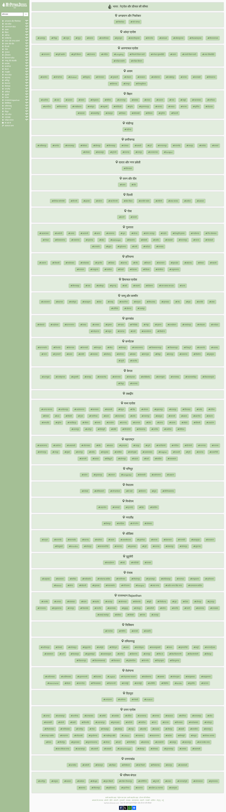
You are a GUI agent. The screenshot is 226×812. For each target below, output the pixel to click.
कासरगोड (102, 377)
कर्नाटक (7, 66)
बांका (82, 100)
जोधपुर (138, 608)
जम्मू (111, 302)
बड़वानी (109, 409)
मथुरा (194, 735)
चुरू (175, 601)
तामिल (153, 800)
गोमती (135, 699)
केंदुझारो (59, 546)
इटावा (166, 722)
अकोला (58, 445)
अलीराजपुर (64, 409)
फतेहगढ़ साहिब (104, 579)
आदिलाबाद (51, 677)
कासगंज (65, 735)
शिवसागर (211, 77)
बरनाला (60, 579)
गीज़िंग (122, 631)
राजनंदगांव (154, 152)
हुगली (156, 781)
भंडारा (110, 445)
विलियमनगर (169, 491)
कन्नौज (195, 729)
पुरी (145, 546)
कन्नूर (88, 377)
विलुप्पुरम (160, 660)
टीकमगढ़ (141, 429)
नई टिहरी (141, 765)
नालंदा (159, 106)
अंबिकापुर (42, 145)
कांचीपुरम (139, 647)
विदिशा (181, 429)
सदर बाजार (174, 201)
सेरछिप (154, 507)
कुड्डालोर (87, 647)
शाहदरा (201, 201)
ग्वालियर (94, 416)
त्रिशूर (122, 383)
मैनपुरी (182, 735)
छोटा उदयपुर (149, 233)
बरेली (62, 722)
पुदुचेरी (6, 94)
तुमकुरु (211, 354)
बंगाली (116, 800)
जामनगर (76, 240)
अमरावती (71, 445)
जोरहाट (128, 77)
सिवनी (197, 422)
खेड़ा (102, 240)
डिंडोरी (69, 416)
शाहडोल (211, 422)
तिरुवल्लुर (82, 660)
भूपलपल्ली (83, 677)
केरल (6, 69)
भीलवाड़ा (123, 601)
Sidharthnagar (125, 749)
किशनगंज (62, 106)
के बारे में (7, 123)
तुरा (154, 491)
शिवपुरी (102, 429)
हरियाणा (7, 55)
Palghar (163, 452)
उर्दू (163, 800)
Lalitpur (126, 735)
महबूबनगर (207, 677)
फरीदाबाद (70, 263)
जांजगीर (177, 145)
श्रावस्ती (108, 749)
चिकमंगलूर (173, 347)
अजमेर (45, 601)
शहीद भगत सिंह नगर (174, 585)
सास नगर (155, 585)
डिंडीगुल (114, 647)
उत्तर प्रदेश (7, 114)
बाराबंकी (48, 722)
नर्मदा (157, 240)
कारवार (95, 354)
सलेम (121, 654)
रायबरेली (160, 742)
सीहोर (185, 422)
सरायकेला (147, 331)
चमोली (86, 765)
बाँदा (210, 716)
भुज (123, 233)
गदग (45, 354)
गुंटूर (79, 38)
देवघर (84, 325)
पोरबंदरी (210, 240)
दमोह (200, 409)
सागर (161, 422)
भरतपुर (109, 601)
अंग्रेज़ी (106, 800)
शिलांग (143, 491)
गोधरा (46, 240)
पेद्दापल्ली (111, 683)
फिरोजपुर (136, 579)
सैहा (142, 507)
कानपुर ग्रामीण (48, 735)
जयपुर (71, 608)
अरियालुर (45, 647)
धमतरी (138, 145)
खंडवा (185, 416)
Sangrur (140, 585)
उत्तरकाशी (183, 765)
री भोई (130, 491)
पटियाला (126, 585)
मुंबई (68, 452)
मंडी (125, 286)
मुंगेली (114, 152)
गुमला (158, 325)
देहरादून (100, 765)
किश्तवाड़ (151, 302)
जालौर (98, 608)
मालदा (82, 788)
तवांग (174, 54)
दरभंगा (160, 100)
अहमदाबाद (45, 233)
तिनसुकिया (141, 84)
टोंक (143, 615)
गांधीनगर (195, 233)
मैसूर (159, 354)
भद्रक (112, 540)
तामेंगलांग (157, 475)
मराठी (142, 800)
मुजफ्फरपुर (145, 106)
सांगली (83, 459)
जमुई (184, 100)
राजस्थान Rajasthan (12, 100)
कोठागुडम (175, 677)
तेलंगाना (7, 109)
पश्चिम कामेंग (120, 61)
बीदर (111, 347)
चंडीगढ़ (6, 35)
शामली (95, 749)
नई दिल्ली (113, 201)
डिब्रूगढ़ (87, 77)
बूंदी (149, 601)
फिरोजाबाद (50, 729)
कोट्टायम (131, 377)
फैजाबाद (179, 722)
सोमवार (149, 523)
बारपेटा (44, 77)
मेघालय (7, 83)
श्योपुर (89, 429)
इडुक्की (75, 377)
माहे (123, 562)
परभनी (177, 452)
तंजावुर (147, 654)
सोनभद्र (155, 749)
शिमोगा (198, 354)
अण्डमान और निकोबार (12, 21)
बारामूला (87, 302)
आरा (57, 100)
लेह (178, 302)
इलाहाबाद (89, 716)
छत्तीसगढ (7, 38)
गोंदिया (175, 445)
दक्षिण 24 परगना (156, 788)
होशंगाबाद (120, 416)
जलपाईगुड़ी (183, 781)
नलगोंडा (81, 683)
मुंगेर (131, 106)
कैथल (148, 263)
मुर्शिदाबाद (111, 788)
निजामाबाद (96, 683)
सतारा (96, 459)
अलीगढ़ (75, 716)
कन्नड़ (128, 800)
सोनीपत (160, 269)
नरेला (99, 201)
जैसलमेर (85, 608)
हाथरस (156, 729)
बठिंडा (73, 579)
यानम (148, 562)
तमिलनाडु (8, 106)
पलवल (81, 269)
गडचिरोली (161, 445)
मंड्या (133, 354)
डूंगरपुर (211, 601)
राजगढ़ (124, 422)
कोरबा (87, 152)
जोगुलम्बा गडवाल (129, 677)
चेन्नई (59, 647)
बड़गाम (60, 302)
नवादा (172, 106)
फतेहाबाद (85, 263)
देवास (46, 416)
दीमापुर (108, 523)
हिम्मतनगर (60, 240)
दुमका (109, 325)
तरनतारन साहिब (196, 585)
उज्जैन (155, 429)
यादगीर (134, 361)
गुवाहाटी (115, 77)
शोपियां (115, 308)
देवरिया (142, 722)
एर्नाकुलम (61, 377)
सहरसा (82, 113)
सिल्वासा (128, 168)
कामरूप (142, 77)
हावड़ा (169, 781)
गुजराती (122, 800)
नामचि (148, 631)
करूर (170, 647)
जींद (136, 263)
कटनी (172, 416)
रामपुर (173, 742)
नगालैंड (7, 89)
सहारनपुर (187, 742)
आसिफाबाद (67, 677)
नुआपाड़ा (132, 546)
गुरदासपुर (151, 579)
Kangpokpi (127, 475)
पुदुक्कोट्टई (90, 654)
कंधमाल (210, 540)
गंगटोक (110, 631)
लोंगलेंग (135, 523)
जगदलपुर (163, 145)
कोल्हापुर (42, 452)
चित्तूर (55, 38)
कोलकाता (199, 781)
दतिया (212, 409)
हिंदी (15, 8)
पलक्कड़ (175, 377)
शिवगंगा (134, 654)
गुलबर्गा (57, 354)
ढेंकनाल (168, 540)
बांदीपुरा (73, 302)
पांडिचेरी (135, 562)
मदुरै (197, 647)
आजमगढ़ (142, 716)
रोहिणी (159, 201)
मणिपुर (7, 80)
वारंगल (205, 683)
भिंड (133, 409)
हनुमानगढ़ (57, 608)
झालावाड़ (112, 608)
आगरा (47, 716)
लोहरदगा (95, 331)
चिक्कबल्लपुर (156, 347)
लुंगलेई (130, 507)
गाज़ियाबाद (66, 729)
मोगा (71, 585)
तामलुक (174, 788)
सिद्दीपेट (165, 683)
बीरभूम (94, 781)
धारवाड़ (215, 347)
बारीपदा (99, 540)
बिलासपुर (111, 145)
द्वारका (87, 201)
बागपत (156, 716)
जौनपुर (169, 729)
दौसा (186, 601)
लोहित (105, 54)
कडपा (90, 38)
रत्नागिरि (214, 452)
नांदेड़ (93, 452)
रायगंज (140, 788)
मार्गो (122, 217)
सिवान (149, 113)
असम (6, 29)
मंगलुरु (146, 354)
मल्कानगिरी (103, 546)
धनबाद (96, 325)
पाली (188, 608)
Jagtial (112, 677)
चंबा (88, 286)
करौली (151, 608)
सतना (173, 422)
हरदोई (143, 729)
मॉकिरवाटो (100, 491)
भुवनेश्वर (142, 540)
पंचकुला (95, 269)
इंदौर (133, 416)
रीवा (149, 422)
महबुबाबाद (191, 677)
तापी (135, 246)
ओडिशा (7, 92)
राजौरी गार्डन (144, 201)
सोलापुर (123, 459)
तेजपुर (127, 84)
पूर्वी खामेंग (61, 54)
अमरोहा (116, 716)
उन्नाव (183, 749)
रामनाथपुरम (106, 654)
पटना (184, 106)
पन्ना (98, 422)
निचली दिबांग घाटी (138, 54)
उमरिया (168, 429)
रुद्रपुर (169, 765)
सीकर (118, 615)
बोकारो (41, 325)
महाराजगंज (155, 735)
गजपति (182, 540)
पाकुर (109, 331)
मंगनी (135, 631)
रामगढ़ (121, 331)
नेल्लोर (150, 38)
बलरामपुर (70, 145)
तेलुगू (158, 800)
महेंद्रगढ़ (189, 263)
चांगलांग (46, 54)
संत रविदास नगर (63, 749)
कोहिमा (121, 523)
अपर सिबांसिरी (209, 54)
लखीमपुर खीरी (110, 735)
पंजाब (6, 97)
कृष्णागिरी (183, 647)
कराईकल (110, 562)
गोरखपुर (105, 729)
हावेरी (82, 354)
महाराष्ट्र (7, 77)
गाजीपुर (80, 729)
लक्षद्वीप (7, 72)
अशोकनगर (80, 409)
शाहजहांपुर (101, 722)
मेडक (68, 683)
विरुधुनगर (175, 660)
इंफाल (112, 475)
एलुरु (67, 38)
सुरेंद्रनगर (122, 246)
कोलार (121, 354)
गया (172, 100)
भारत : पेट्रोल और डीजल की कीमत (130, 6)
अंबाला (43, 263)
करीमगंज (156, 77)
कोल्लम (117, 377)
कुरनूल (119, 38)
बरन (84, 601)
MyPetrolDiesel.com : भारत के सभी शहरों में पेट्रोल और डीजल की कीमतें (127, 803)
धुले (148, 445)
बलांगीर (58, 540)
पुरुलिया (126, 788)
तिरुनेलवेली (193, 654)
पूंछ (189, 302)
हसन (70, 354)
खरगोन (197, 416)
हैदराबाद (98, 677)
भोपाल (145, 409)
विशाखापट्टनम (196, 38)
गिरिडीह (134, 325)
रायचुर (170, 354)
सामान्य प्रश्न (9, 126)
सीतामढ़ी (136, 113)
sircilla (179, 683)
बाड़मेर (96, 601)
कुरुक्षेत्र (175, 263)
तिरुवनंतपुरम (209, 377)
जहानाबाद (197, 100)
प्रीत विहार (128, 201)
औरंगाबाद (86, 445)
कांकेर (203, 145)
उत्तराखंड (7, 117)
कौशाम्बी (79, 735)
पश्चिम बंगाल (9, 120)
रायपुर (139, 152)
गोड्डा (147, 325)
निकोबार (120, 22)
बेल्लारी (85, 347)
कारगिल (124, 302)
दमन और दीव (9, 44)
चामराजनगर (138, 347)
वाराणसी (197, 749)
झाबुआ (159, 416)
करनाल (161, 263)
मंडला (210, 416)
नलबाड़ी (197, 77)
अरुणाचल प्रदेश (10, 27)
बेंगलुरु (98, 347)
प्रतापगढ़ (201, 608)
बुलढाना (124, 445)
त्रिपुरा (6, 111)
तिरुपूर (208, 654)
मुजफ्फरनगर (92, 742)
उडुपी (122, 361)
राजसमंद (215, 608)
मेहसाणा (132, 240)
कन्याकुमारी (155, 647)
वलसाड (160, 246)
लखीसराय (77, 106)
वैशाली (175, 113)
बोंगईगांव (58, 77)
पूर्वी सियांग (77, 54)
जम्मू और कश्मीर (10, 61)
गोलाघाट (100, 77)
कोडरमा (202, 325)
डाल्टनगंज (70, 325)
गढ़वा (121, 325)
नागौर (175, 608)
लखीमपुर (170, 77)
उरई (119, 742)
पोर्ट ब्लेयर (136, 22)
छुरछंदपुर (98, 475)
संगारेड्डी (139, 683)
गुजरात (7, 52)
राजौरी (200, 302)
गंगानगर (42, 608)
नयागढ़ (119, 546)
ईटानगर (92, 54)
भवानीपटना (126, 540)
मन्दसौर (46, 422)
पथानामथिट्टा (191, 377)
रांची (133, 331)
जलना (215, 445)
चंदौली (129, 722)
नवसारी (169, 240)
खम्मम (161, 677)
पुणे (189, 452)
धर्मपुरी (100, 647)
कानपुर (208, 729)
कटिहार (212, 100)
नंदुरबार (105, 452)
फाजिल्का (121, 579)
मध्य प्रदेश (8, 75)
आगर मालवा (47, 409)
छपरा (148, 100)
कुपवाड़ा (166, 302)
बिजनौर (86, 722)
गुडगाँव (99, 263)
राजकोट (97, 246)
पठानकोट (111, 585)
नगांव (184, 77)
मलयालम (135, 800)
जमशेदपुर (187, 325)
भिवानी (56, 263)
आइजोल (103, 507)
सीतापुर (141, 749)
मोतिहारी (118, 106)
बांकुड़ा (55, 781)
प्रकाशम (164, 38)
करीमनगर (147, 677)
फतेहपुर (209, 722)
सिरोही (131, 615)
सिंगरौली (127, 429)
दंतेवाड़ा (125, 145)
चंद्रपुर (137, 445)
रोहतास (210, 106)
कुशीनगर (93, 735)
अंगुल (45, 540)
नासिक (119, 452)
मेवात (201, 263)
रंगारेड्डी (125, 683)
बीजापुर (97, 145)
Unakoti (149, 699)
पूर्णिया (196, 106)
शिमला (150, 286)
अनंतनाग (46, 302)
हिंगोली (189, 445)
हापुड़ (132, 729)
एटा (154, 722)
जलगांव (203, 445)
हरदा (107, 416)
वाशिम (158, 459)
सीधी (114, 429)
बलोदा (56, 145)
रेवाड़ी (121, 269)
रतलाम (137, 422)
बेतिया (108, 100)
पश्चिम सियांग (137, 61)
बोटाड (135, 233)
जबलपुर (146, 416)
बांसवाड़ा (72, 601)
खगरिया (47, 106)
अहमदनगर (43, 445)
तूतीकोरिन (131, 660)
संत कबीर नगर (204, 742)
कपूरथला (195, 579)
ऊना (183, 286)
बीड (99, 445)
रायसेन (111, 422)
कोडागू (108, 354)
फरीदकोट (87, 579)
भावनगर (111, 233)
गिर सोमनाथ (211, 233)
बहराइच (170, 716)
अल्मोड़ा (73, 765)
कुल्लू (113, 286)
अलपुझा (46, 377)
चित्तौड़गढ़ (162, 601)
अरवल (69, 100)
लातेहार (215, 325)
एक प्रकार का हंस (167, 286)
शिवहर (122, 113)
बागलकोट (43, 347)
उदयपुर (155, 615)
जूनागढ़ (90, 240)
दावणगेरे (202, 347)
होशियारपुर (166, 579)
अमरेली (59, 233)
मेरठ (49, 742)
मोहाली (83, 585)
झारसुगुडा (196, 540)
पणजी (134, 217)
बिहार (6, 32)
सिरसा (147, 269)
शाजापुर (76, 429)
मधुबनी (104, 106)
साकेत (188, 201)
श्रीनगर (128, 308)
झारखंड (7, 63)
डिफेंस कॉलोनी (58, 201)
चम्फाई (116, 507)
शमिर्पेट (152, 683)
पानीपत (109, 269)
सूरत (109, 246)
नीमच (86, 422)
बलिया (183, 716)
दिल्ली (6, 46)
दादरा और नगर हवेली (12, 41)
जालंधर (181, 579)
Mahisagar (116, 240)
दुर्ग (150, 145)
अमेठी (103, 716)
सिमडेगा (162, 331)
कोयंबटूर (73, 647)
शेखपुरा (110, 113)
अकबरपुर (61, 716)
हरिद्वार (113, 765)
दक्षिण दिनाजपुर (126, 781)
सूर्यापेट (192, 683)
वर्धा (147, 459)
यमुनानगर (175, 269)
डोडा (99, 302)
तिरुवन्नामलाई (99, 660)
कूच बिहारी (109, 781)
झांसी (182, 729)
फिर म (160, 654)
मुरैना (59, 422)
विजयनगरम (213, 38)
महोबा (169, 735)
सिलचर (114, 84)
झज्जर (124, 263)
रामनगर (184, 354)
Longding (119, 54)
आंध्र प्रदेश (7, 24)
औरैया (129, 716)
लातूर (56, 452)
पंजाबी (147, 800)
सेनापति (142, 475)
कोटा (163, 608)
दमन (123, 185)
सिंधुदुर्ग (109, 459)
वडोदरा (147, 246)
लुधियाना (210, 579)
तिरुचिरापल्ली (176, 654)
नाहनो (213, 263)
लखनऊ (140, 735)
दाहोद (164, 233)
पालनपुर (183, 240)
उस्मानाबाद (148, 452)
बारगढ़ (86, 540)
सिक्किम (7, 103)
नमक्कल (49, 654)
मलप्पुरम (161, 377)
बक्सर (135, 100)
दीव (134, 185)
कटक (155, 540)
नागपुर (80, 452)
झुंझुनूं (125, 608)
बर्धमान (81, 781)
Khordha (74, 546)
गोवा (6, 49)
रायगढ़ (126, 152)
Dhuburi (73, 77)
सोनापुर (184, 546)
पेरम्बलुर (75, 654)
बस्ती (73, 722)
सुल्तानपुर (169, 749)
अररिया (45, 100)
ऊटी (62, 654)
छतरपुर (173, 409)
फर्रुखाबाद (194, 722)
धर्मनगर (122, 699)
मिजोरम (7, 86)
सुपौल (162, 113)
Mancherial (53, 683)
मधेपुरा (91, 106)
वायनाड (134, 383)
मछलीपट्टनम (134, 38)
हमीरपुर (101, 286)
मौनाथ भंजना (209, 735)
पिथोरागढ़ (155, 765)
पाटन (197, 240)
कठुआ (137, 302)
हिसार (112, 263)
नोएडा (107, 742)
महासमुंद (100, 152)
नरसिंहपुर (72, 422)
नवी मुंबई (132, 452)
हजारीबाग (172, 325)
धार (57, 416)
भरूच (98, 233)
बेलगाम (71, 347)
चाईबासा (55, 325)
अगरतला (108, 699)
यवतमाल (172, 459)
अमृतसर (47, 579)
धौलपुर (198, 601)
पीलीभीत (131, 742)
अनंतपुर (42, 38)
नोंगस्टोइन (116, 491)
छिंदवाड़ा (187, 409)
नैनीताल (126, 765)
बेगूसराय (95, 100)
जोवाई (85, 491)
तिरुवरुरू (116, 660)
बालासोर (72, 540)
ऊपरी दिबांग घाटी (190, 54)
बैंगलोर (57, 347)
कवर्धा (216, 145)
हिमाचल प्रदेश (9, 58)
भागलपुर (122, 100)
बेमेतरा (84, 145)
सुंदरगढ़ (198, 546)
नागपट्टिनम (210, 647)
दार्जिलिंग (143, 781)
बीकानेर (137, 601)
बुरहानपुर (159, 409)
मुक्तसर (96, 585)
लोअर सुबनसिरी (158, 54)
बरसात (68, 781)
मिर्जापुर (62, 742)
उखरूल (171, 475)
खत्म (127, 647)
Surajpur (169, 152)
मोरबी (144, 240)
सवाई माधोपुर (104, 615)
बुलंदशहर (115, 722)
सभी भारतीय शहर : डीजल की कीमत (138, 798)
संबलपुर (170, 546)
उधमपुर (142, 308)
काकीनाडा (105, 38)
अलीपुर (42, 781)
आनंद (72, 233)
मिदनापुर (96, 788)
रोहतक (134, 269)
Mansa (58, 585)
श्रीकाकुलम (179, 38)
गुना (81, 416)
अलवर (58, 601)
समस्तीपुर (95, 113)
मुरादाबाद (76, 742)
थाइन (135, 459)
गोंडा (93, 729)
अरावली (85, 233)
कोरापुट (88, 546)
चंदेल (85, 475)
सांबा (212, 302)
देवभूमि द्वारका (179, 233)
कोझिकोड (146, 377)
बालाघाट (95, 409)
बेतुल (122, 409)
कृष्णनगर (214, 781)
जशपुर (190, 145)
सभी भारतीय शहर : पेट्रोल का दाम (115, 798)
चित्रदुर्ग (188, 347)
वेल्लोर (146, 660)
